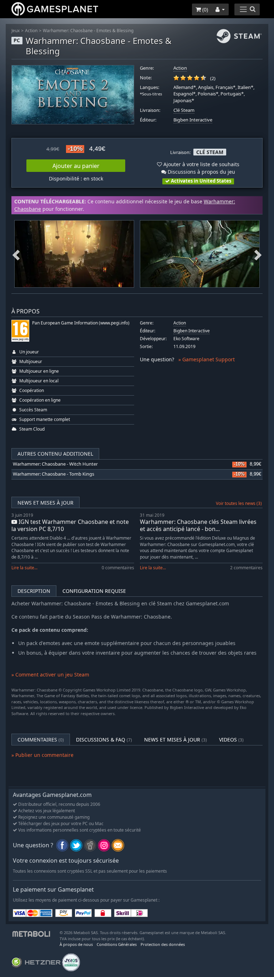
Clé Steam (183, 110)
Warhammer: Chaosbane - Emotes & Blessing (88, 30)
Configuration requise (94, 590)
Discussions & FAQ (104, 739)
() (204, 9)
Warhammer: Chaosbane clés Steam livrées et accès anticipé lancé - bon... (198, 525)
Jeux (15, 30)
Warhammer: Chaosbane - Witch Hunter (55, 464)
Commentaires (40, 739)
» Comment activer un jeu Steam (50, 674)
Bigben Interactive (192, 120)
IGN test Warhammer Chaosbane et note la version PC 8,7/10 (70, 525)
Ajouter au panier (76, 166)
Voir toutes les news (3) (239, 503)
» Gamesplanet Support (206, 359)
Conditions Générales (117, 944)
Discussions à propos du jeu (200, 171)
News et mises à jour (45, 502)
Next (258, 254)
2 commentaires (246, 567)
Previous (16, 254)
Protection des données (163, 944)
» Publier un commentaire (42, 755)
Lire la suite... (24, 567)
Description (33, 590)
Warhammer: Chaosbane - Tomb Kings (53, 474)
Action (31, 30)
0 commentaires (118, 567)
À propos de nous (76, 944)
